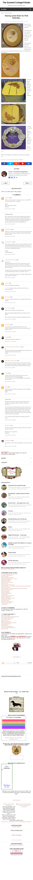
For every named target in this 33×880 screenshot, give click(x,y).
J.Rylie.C (7, 283)
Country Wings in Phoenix (10, 259)
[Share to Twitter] (10, 163)
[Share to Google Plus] (16, 163)
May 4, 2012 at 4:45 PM (10, 224)
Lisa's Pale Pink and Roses (7, 595)
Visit (16, 840)
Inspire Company (5, 590)
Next (6, 183)
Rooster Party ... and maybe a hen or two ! (18, 503)
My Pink (7, 288)
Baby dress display (5, 615)
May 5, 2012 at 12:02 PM (10, 331)
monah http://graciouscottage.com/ (13, 346)
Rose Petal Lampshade (6, 626)
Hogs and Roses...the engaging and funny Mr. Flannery (14, 588)
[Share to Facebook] (4, 163)
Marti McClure (8, 229)
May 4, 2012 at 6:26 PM (10, 254)
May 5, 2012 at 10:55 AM (10, 319)
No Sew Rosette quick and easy (8, 622)
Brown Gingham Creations (7, 577)
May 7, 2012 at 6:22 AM (10, 381)
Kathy (6, 386)
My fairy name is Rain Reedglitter (8, 804)
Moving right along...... (14, 560)
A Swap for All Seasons (7, 575)
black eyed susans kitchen (11, 360)
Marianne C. (7, 425)
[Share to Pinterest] (23, 163)
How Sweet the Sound (6, 589)
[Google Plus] (17, 178)
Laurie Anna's (4, 594)
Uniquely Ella (4, 604)
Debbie (6, 373)
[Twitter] (12, 178)
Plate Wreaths (4, 625)
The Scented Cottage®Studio (16, 2)
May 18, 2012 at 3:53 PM (10, 435)
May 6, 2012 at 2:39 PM (10, 367)
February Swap (12, 552)
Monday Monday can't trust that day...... (18, 519)
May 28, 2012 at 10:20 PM (10, 446)
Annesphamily (8, 440)
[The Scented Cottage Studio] (16, 754)
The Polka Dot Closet (6, 603)
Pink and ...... (11, 511)
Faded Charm (4, 583)
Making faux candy (5, 621)
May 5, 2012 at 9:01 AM (10, 302)
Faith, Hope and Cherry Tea (7, 584)
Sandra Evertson (5, 600)
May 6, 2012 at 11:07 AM (10, 355)
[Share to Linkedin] (29, 163)
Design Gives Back (5, 581)
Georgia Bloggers (16, 826)
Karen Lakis (7, 297)
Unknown (7, 197)
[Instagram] (14, 178)
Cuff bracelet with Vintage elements (10, 616)
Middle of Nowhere (5, 596)
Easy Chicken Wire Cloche (7, 617)
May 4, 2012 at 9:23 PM (10, 277)
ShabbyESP (7, 324)
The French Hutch (9, 241)
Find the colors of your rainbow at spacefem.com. (13, 738)
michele (7, 337)
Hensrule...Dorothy (5, 587)
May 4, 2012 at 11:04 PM (10, 291)
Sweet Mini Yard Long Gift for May (16, 485)
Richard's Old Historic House (8, 598)
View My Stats (16, 800)
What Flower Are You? (7, 786)
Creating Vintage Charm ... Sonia (9, 578)
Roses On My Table (5, 599)
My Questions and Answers (16, 845)
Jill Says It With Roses (6, 593)
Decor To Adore (8, 308)
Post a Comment (5, 451)
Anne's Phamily (5, 576)
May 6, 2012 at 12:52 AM (10, 341)
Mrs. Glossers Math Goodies (8, 569)
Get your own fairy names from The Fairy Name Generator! (16, 821)
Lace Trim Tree (4, 620)
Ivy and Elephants (5, 592)
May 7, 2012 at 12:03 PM (10, 394)
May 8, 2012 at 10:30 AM (10, 420)
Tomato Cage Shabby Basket (8, 627)
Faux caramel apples (6, 619)
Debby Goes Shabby (6, 580)
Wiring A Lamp (4, 628)
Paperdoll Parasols (5, 624)
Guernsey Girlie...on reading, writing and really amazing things (16, 586)
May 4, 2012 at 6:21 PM (10, 236)
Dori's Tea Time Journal (7, 582)
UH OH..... (10, 527)
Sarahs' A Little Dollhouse (7, 601)
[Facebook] (9, 178)
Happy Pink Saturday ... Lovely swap (17, 535)
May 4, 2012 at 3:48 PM (10, 208)
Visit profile (16, 657)
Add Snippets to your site (16, 855)
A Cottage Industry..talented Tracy (9, 574)
